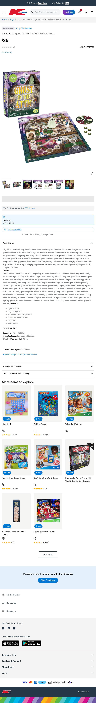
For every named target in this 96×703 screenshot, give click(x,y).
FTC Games (30, 208)
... (18, 20)
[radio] (6, 184)
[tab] (48, 220)
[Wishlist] (86, 12)
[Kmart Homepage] (17, 12)
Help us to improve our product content (20, 354)
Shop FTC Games (24, 28)
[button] (4, 12)
